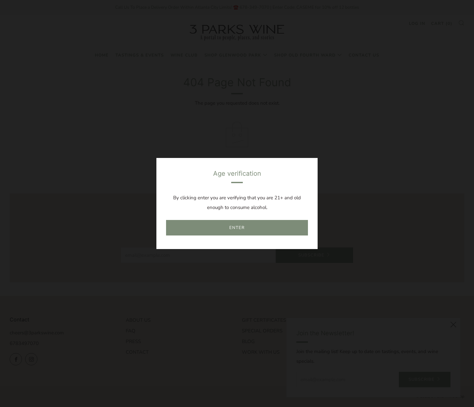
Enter (237, 228)
